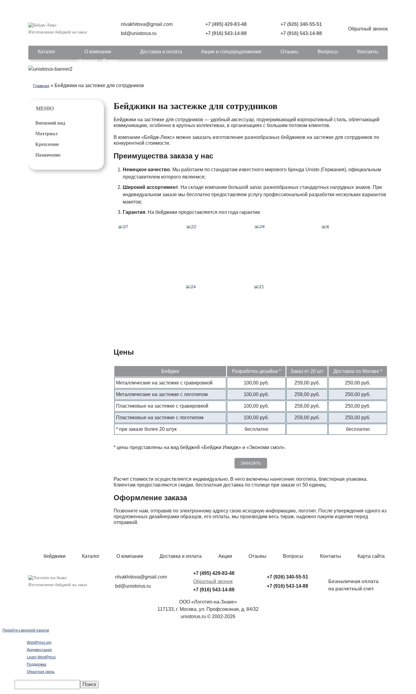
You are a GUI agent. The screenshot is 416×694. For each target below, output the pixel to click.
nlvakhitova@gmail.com (147, 24)
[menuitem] (214, 684)
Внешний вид (50, 123)
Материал (46, 133)
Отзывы (289, 51)
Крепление (47, 144)
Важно (110, 60)
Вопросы (328, 51)
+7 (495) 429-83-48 (226, 24)
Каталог (46, 51)
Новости (87, 60)
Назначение (48, 155)
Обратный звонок (213, 581)
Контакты (367, 51)
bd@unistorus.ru (139, 33)
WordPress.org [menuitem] (39, 642)
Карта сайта (371, 556)
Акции (225, 556)
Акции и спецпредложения (231, 51)
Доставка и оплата (161, 51)
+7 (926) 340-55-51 (301, 24)
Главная (41, 85)
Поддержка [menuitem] (36, 664)
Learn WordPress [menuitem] (41, 657)
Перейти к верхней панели (25, 630)
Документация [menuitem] (39, 650)
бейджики (54, 556)
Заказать (251, 463)
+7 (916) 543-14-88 (226, 33)
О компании (97, 51)
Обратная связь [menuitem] (41, 672)
